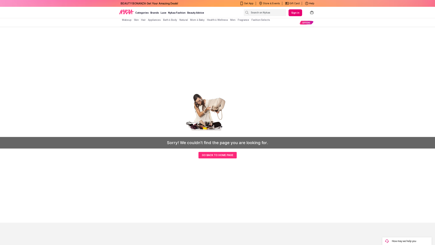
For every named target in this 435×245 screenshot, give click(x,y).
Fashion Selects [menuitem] (260, 19)
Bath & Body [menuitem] (170, 19)
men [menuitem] (232, 19)
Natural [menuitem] (183, 19)
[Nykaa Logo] (126, 11)
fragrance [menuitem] (243, 19)
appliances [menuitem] (154, 19)
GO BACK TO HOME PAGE (217, 155)
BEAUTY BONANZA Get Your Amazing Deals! (149, 3)
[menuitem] (306, 22)
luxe (163, 12)
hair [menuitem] (143, 19)
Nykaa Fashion (177, 12)
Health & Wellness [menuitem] (217, 19)
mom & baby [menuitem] (197, 19)
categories (142, 12)
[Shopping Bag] (312, 12)
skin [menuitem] (136, 19)
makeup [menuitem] (126, 19)
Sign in (295, 12)
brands (154, 12)
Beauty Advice (195, 12)
